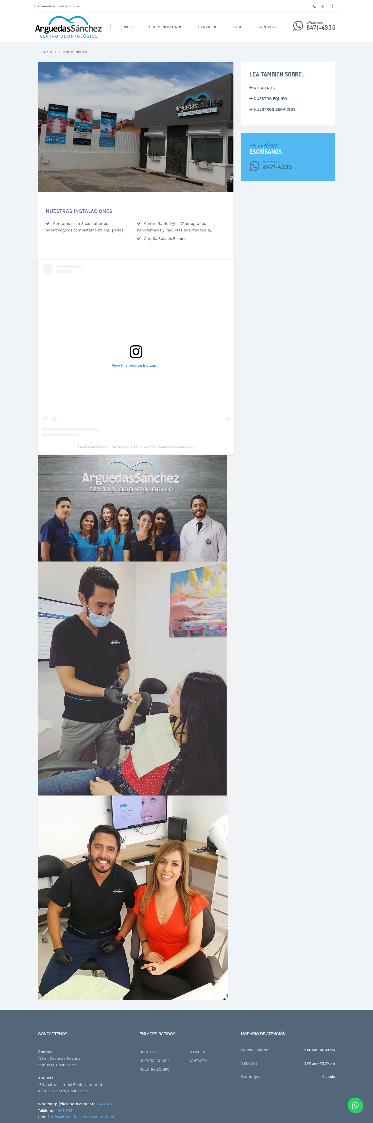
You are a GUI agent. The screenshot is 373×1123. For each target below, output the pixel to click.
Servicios (207, 27)
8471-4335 (321, 27)
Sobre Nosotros (165, 27)
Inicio (127, 27)
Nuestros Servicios (274, 109)
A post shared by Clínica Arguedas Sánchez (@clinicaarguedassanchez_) (136, 446)
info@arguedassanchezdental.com (83, 1117)
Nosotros (264, 88)
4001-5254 (65, 1110)
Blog (238, 27)
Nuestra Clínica (73, 52)
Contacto (267, 27)
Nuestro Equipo (270, 98)
